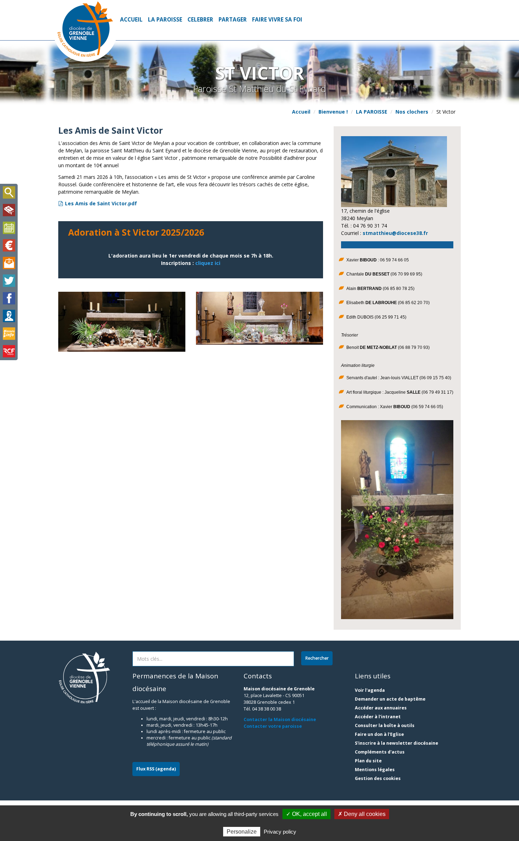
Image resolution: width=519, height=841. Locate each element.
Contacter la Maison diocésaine (280, 719)
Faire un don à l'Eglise (379, 734)
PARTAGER (233, 19)
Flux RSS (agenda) (156, 769)
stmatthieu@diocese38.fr (395, 233)
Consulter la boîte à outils (384, 725)
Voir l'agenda (370, 690)
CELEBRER (200, 19)
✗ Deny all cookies (362, 814)
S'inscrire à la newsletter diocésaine (396, 743)
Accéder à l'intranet (378, 717)
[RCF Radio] (9, 351)
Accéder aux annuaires (381, 708)
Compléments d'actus (380, 752)
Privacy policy (280, 832)
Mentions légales (375, 770)
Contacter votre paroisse (273, 726)
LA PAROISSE (165, 19)
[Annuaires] (9, 316)
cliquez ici (207, 263)
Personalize (242, 832)
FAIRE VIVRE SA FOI (277, 19)
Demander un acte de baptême (390, 699)
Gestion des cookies (378, 778)
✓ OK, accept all (306, 814)
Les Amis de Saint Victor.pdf (101, 203)
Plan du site (368, 761)
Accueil (131, 19)
